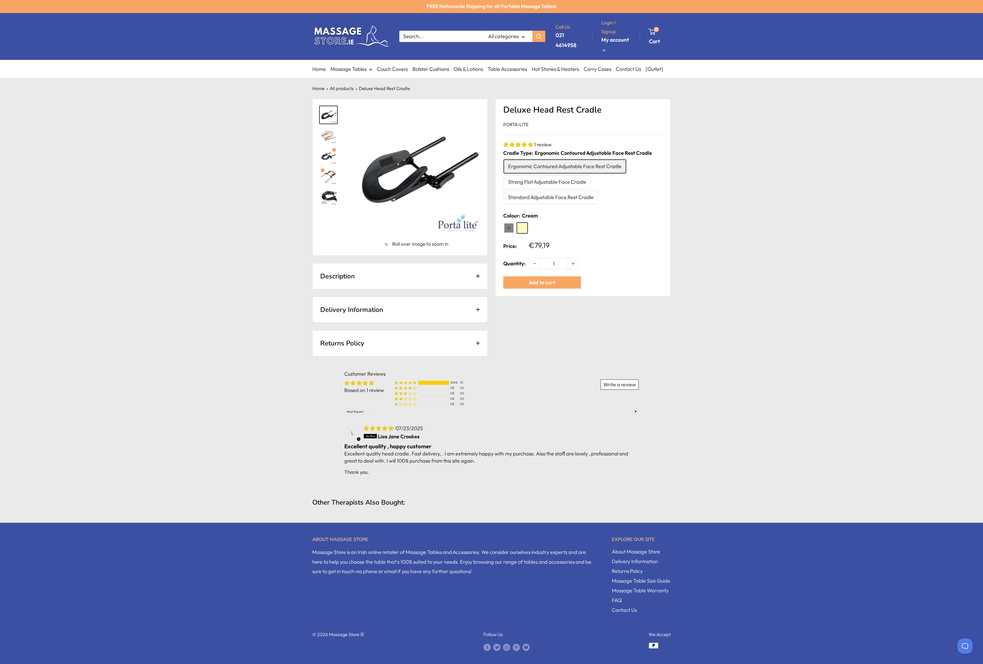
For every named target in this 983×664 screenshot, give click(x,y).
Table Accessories (507, 69)
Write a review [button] (619, 384)
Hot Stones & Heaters (555, 69)
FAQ (617, 600)
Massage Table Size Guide (641, 581)
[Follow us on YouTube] (526, 647)
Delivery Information (635, 561)
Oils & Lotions (468, 69)
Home (319, 69)
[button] (518, 144)
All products (342, 88)
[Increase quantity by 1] (573, 263)
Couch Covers (392, 69)
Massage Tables (348, 69)
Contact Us (628, 69)
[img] (379, 428)
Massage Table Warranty (640, 590)
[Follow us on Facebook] (487, 647)
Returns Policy (627, 571)
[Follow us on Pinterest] (516, 647)
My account (615, 39)
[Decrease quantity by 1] (534, 263)
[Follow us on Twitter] (496, 647)
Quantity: (514, 263)
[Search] (538, 36)
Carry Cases (597, 69)
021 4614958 (565, 40)
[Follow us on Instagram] (506, 647)
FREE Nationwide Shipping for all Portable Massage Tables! (492, 6)
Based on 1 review (364, 390)
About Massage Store (636, 551)
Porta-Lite (516, 124)
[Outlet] (654, 69)
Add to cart (542, 282)
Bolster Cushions (430, 69)
